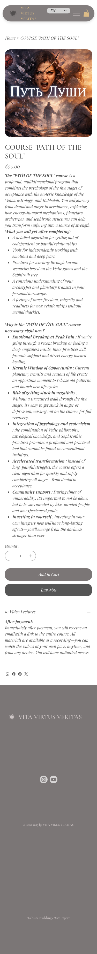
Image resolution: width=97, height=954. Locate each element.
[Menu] (76, 13)
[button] (86, 13)
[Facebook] (13, 674)
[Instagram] (44, 779)
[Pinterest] (20, 674)
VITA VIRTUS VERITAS (28, 13)
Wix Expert (62, 918)
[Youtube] (53, 779)
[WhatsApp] (7, 674)
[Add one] (31, 556)
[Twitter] (26, 674)
